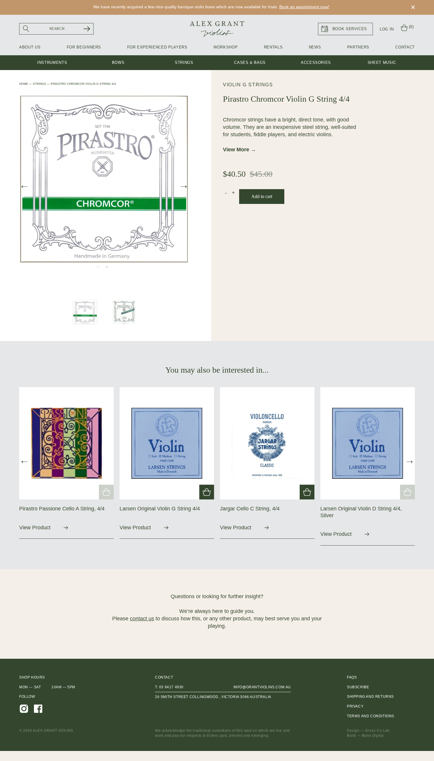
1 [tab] (98, 267)
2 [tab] (107, 267)
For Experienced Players (157, 47)
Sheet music (382, 62)
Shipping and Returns (370, 697)
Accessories (316, 62)
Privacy (355, 706)
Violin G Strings (248, 84)
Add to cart (261, 196)
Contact (405, 47)
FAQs (352, 677)
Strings (184, 62)
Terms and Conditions (370, 716)
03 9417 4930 (171, 687)
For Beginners (84, 47)
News (315, 47)
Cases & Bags (250, 62)
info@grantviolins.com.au (262, 687)
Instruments (52, 62)
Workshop (225, 47)
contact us (142, 619)
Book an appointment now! (304, 6)
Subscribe (358, 687)
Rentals (273, 47)
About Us (29, 47)
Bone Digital (373, 736)
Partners (358, 47)
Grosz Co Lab (377, 730)
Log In (387, 29)
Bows (118, 62)
